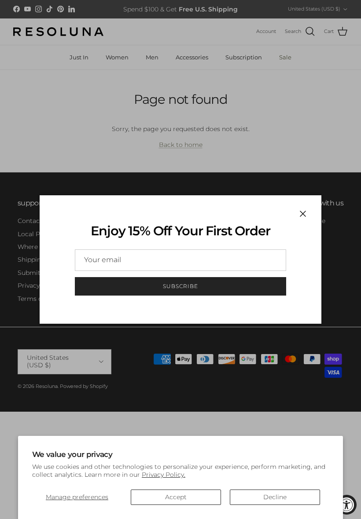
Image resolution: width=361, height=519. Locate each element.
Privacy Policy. (163, 475)
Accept (176, 497)
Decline (275, 497)
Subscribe (180, 286)
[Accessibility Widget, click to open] (347, 505)
